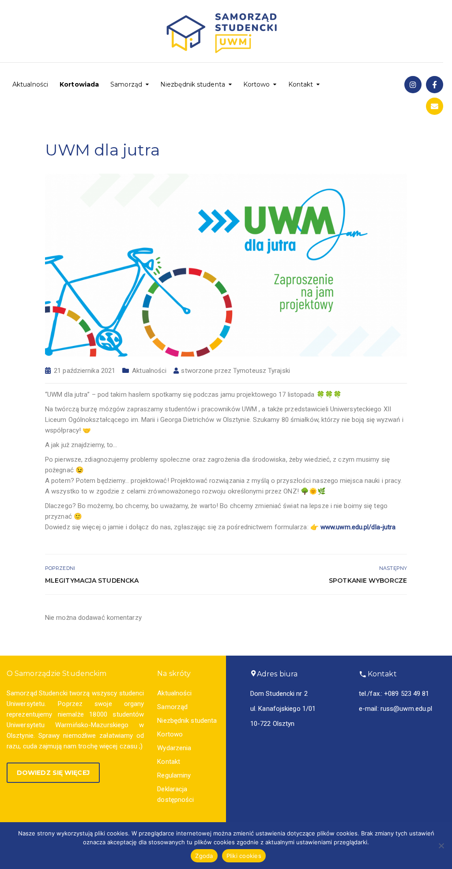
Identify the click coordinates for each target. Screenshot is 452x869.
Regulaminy (174, 775)
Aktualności (30, 84)
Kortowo (256, 84)
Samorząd (126, 84)
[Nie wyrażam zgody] (441, 845)
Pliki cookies (243, 855)
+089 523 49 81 (406, 694)
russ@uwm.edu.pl (406, 709)
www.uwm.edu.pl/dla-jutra (358, 527)
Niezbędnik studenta (192, 84)
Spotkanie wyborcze (368, 580)
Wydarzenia (174, 748)
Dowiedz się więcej (53, 773)
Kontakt (300, 84)
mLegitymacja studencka (92, 580)
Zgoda (204, 855)
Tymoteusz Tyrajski (261, 371)
